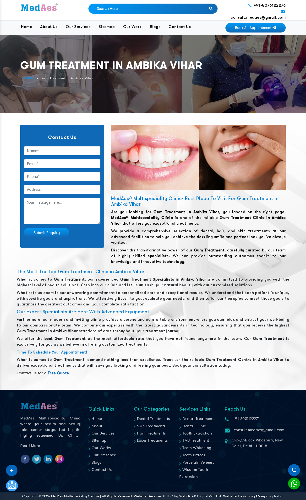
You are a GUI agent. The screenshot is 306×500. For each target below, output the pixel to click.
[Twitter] (11, 468)
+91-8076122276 (270, 5)
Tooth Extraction (196, 433)
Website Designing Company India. (253, 496)
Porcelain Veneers (197, 462)
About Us (49, 26)
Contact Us (180, 26)
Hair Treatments (151, 433)
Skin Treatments (151, 426)
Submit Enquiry (46, 232)
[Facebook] (11, 468)
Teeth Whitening (196, 448)
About (96, 426)
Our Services (78, 26)
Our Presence (103, 455)
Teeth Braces (193, 455)
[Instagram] (11, 468)
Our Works (101, 448)
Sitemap (106, 26)
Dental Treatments (153, 418)
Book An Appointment (253, 27)
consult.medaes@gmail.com (258, 17)
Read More (30, 445)
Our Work (132, 26)
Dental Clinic (193, 426)
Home (26, 26)
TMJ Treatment (195, 440)
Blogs (155, 26)
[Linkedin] (11, 468)
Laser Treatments (152, 440)
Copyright (30, 496)
